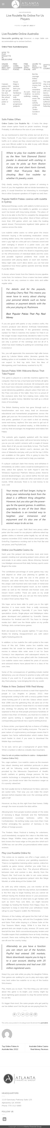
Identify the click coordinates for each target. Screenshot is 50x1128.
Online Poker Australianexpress (15, 47)
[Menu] (3, 4)
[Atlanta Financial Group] (25, 4)
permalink (44, 1023)
